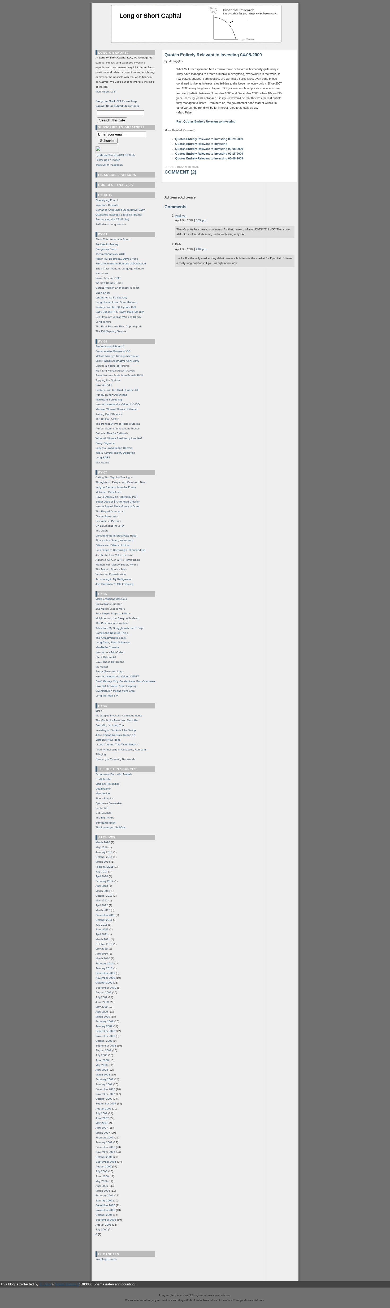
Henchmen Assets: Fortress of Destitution (121, 263)
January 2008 (104, 1084)
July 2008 (101, 1055)
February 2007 (105, 1137)
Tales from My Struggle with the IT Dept (120, 628)
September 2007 (106, 1103)
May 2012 (102, 900)
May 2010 (102, 948)
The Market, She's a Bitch (111, 569)
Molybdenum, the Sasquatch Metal (117, 618)
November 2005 (105, 1210)
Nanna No (102, 273)
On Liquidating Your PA (110, 525)
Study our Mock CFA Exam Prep (116, 101)
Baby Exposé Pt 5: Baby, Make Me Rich (120, 311)
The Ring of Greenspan (110, 511)
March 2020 (103, 842)
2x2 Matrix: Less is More (110, 608)
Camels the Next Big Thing (112, 632)
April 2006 (102, 1185)
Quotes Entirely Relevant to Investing (201, 143)
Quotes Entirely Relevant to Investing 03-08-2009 (209, 158)
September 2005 (106, 1219)
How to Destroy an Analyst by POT (117, 496)
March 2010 (103, 958)
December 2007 (105, 1089)
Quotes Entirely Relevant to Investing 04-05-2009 (213, 55)
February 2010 (105, 963)
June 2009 (102, 1002)
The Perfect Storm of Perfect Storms (118, 423)
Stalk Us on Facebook (109, 164)
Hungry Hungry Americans (111, 394)
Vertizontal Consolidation (111, 574)
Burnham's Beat (105, 822)
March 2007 (103, 1132)
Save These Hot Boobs (110, 661)
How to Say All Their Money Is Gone (118, 506)
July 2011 (101, 924)
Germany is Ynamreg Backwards (115, 759)
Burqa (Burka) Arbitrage (110, 671)
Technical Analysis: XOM (110, 253)
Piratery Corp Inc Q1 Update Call (116, 307)
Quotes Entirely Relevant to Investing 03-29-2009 (209, 139)
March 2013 (103, 890)
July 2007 (101, 1113)
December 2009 (105, 973)
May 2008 (102, 1065)
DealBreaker (103, 788)
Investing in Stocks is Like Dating (116, 730)
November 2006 (105, 1151)
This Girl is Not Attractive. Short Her (117, 720)
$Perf (99, 710)
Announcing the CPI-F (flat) (112, 219)
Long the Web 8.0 (107, 695)
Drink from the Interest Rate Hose (116, 535)
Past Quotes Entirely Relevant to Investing (206, 121)
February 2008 (105, 1079)
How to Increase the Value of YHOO (118, 404)
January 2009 (104, 1026)
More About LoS (105, 91)
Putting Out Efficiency (109, 414)
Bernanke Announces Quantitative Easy (120, 209)
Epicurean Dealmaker (109, 803)
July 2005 (101, 1229)
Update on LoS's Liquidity (111, 297)
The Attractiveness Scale (111, 637)
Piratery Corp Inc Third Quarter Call (117, 390)
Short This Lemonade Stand (113, 239)
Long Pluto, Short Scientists (113, 642)
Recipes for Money (107, 244)
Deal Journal (103, 812)
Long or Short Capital (150, 15)
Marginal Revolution (108, 783)
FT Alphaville (103, 779)
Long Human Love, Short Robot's (116, 302)
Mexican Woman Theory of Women (117, 409)
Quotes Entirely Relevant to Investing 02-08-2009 (209, 148)
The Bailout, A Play (107, 418)
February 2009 (105, 1021)
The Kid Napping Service (111, 331)
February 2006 (105, 1195)
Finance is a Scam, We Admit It (114, 540)
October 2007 (104, 1098)
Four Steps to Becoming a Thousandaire (120, 549)
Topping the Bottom (108, 380)
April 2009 (102, 1011)
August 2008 (103, 1050)
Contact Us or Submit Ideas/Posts (117, 105)
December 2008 (105, 1030)
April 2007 (102, 1127)
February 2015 (105, 866)
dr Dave (45, 1284)
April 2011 (102, 934)
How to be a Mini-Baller (110, 652)
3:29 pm (201, 220)
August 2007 (103, 1108)
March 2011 (103, 939)
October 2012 (104, 895)
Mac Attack (102, 462)
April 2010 (102, 953)
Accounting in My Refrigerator (114, 579)
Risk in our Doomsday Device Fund (117, 258)
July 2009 (101, 997)
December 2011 (105, 915)
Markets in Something (109, 399)
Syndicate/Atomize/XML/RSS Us (115, 155)
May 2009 (102, 1006)
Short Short (103, 292)
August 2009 (103, 992)
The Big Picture (105, 817)
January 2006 (104, 1200)
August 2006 (103, 1166)
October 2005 (104, 1214)
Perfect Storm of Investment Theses (118, 428)
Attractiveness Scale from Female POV (119, 375)
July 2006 (101, 1171)
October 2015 (104, 856)
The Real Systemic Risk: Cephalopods (119, 326)
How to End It (104, 384)
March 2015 (103, 861)
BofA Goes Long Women (111, 224)
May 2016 (102, 847)
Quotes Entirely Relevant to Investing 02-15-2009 (209, 153)
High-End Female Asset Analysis (115, 370)
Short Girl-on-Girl (106, 657)
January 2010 (104, 968)
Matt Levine (103, 793)
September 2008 (106, 1045)
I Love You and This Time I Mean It (117, 744)
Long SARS (103, 457)
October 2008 (104, 1040)
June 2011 (102, 929)
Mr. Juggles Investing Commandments (119, 715)
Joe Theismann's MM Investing (114, 584)
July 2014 (101, 871)
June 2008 (102, 1060)
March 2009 (103, 1016)
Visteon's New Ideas (108, 739)
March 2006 (103, 1190)
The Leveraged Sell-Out (110, 827)
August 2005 (103, 1224)
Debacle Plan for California (112, 433)
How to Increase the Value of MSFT (117, 676)
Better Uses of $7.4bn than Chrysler (118, 501)
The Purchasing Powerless (112, 623)
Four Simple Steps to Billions (113, 613)
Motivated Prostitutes (108, 492)
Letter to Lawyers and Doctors (114, 447)
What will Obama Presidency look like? (119, 438)
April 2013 (102, 885)
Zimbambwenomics (107, 516)
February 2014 (105, 881)
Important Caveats (107, 205)
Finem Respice (105, 798)
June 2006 (102, 1176)
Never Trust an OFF (108, 278)
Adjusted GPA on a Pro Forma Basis (118, 559)
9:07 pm (201, 249)
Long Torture (103, 321)
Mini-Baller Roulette (107, 647)
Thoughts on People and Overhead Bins (120, 482)
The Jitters (102, 530)
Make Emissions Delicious (111, 598)
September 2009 (106, 987)
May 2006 (102, 1181)
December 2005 (105, 1205)
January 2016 (104, 852)
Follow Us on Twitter (108, 159)
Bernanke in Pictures (108, 521)
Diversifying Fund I (107, 200)
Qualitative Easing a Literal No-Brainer (119, 214)
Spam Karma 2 (67, 1284)
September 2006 (106, 1161)
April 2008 (102, 1069)
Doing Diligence (105, 443)
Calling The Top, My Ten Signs (114, 477)
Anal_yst (180, 215)
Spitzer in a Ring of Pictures (112, 365)
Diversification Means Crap (115, 690)
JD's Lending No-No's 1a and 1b (115, 734)
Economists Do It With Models (114, 774)
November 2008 (105, 1036)
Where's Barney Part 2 (109, 282)
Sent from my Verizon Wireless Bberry (118, 316)
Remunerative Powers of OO (113, 351)
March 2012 (103, 910)
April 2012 (102, 905)
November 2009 (105, 977)
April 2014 (102, 876)
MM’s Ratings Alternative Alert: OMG (117, 360)
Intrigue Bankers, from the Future (116, 487)
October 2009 (104, 982)
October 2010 (104, 944)
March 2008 (103, 1074)
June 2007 (102, 1118)
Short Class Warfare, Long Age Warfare (120, 268)
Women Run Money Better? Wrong (117, 564)
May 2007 (102, 1122)
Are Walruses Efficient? (110, 346)
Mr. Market (102, 666)
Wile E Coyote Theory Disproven (115, 452)
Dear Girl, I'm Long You (110, 725)
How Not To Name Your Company (116, 686)
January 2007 (104, 1142)
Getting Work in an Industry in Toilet (117, 287)
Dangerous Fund (106, 249)
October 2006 (104, 1156)
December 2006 (105, 1147)
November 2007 (105, 1093)
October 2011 (104, 919)
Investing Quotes (106, 1259)
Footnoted (102, 808)
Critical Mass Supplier (109, 603)
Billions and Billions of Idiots (112, 545)
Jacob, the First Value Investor (114, 555)
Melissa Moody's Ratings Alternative (117, 356)
